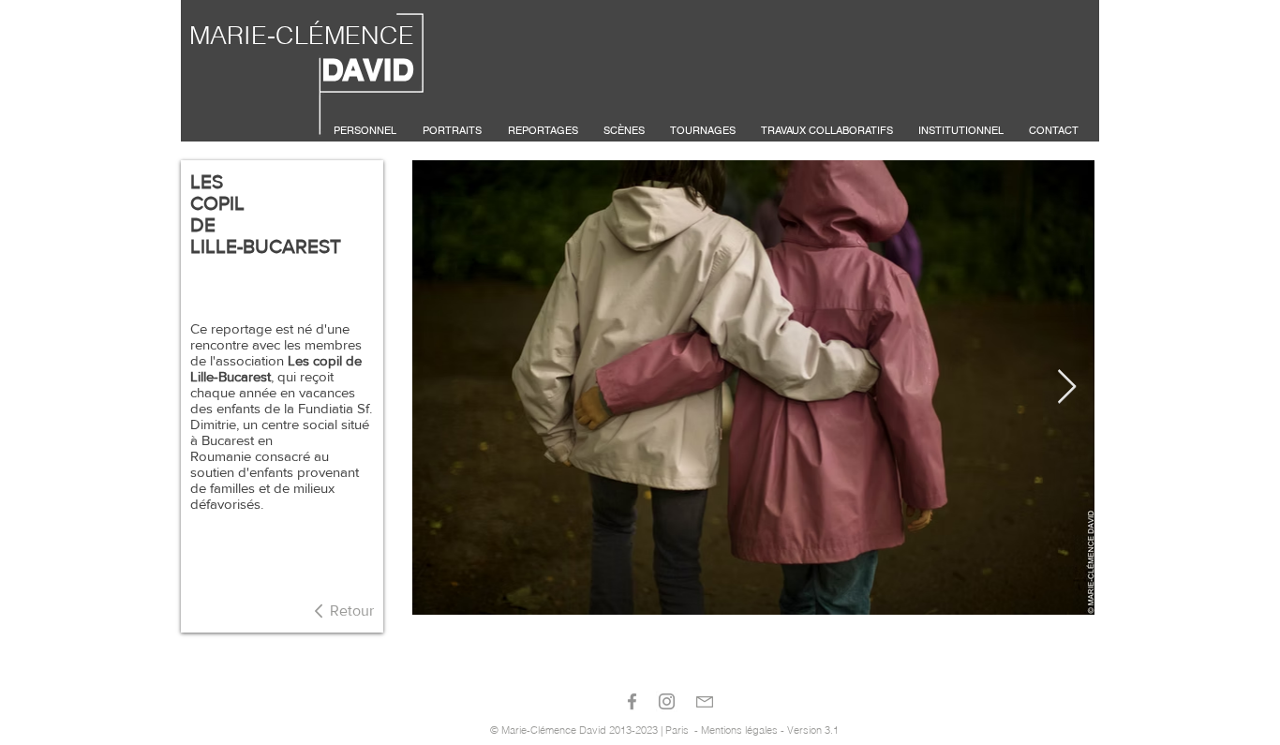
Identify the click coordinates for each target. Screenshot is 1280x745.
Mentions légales (739, 730)
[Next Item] (1067, 387)
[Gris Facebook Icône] (632, 701)
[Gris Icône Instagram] (666, 701)
